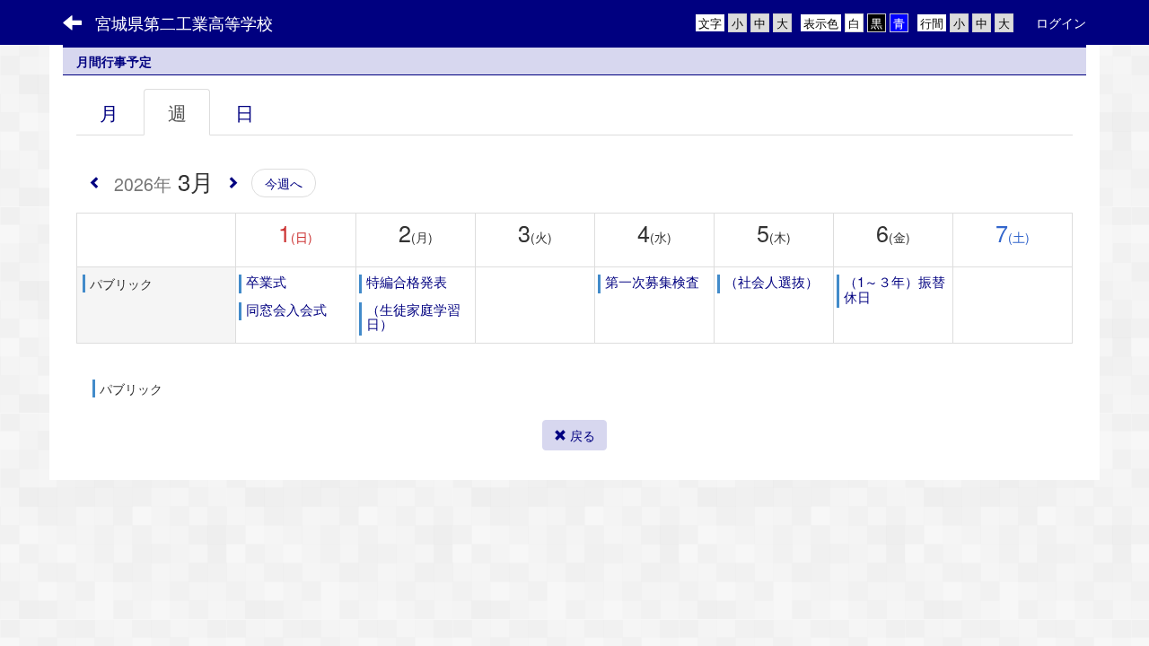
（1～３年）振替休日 (894, 288)
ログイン (1061, 22)
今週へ (284, 183)
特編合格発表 (406, 281)
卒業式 (266, 281)
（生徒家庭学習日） (413, 316)
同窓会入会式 (286, 309)
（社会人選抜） (771, 281)
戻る (580, 435)
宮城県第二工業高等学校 (184, 22)
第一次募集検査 (652, 281)
